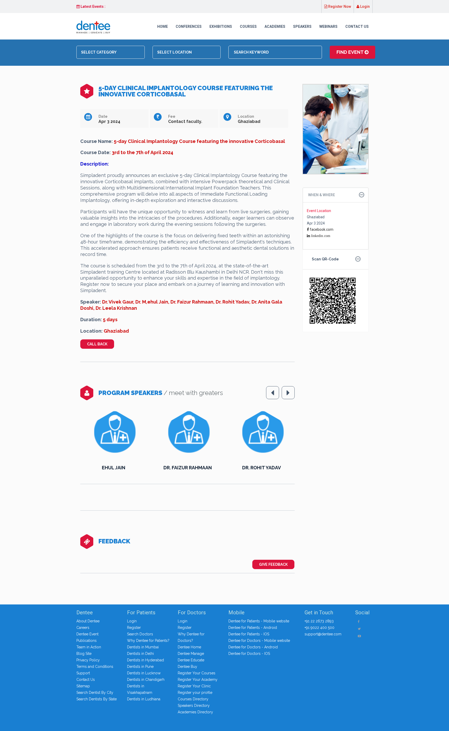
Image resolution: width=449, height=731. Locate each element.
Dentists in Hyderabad (145, 660)
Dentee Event (87, 634)
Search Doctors (140, 634)
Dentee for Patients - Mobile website (258, 621)
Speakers (302, 26)
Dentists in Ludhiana (143, 699)
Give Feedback (273, 564)
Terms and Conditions (94, 666)
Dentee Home (189, 647)
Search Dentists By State (96, 699)
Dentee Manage (191, 653)
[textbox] (112, 52)
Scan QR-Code (325, 259)
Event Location (319, 211)
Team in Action (88, 647)
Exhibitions (220, 26)
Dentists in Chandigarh (145, 679)
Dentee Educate (191, 660)
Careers (82, 627)
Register (134, 627)
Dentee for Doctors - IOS (249, 653)
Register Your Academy (197, 679)
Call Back (97, 344)
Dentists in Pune (140, 666)
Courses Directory (193, 699)
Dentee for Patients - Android (252, 627)
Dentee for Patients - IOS (248, 634)
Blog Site (83, 653)
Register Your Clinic (194, 686)
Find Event (350, 52)
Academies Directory (195, 712)
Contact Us (357, 26)
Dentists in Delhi (140, 653)
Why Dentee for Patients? (148, 640)
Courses (248, 26)
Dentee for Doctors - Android (253, 647)
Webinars (328, 26)
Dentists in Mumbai (143, 647)
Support (83, 673)
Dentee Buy (187, 666)
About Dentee (88, 621)
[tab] (335, 195)
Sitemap (83, 686)
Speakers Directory (194, 705)
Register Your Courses (196, 673)
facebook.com (321, 229)
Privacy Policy (88, 660)
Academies (275, 26)
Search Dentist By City (94, 692)
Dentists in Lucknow (144, 673)
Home (162, 26)
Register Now (339, 6)
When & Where (321, 195)
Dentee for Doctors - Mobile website (259, 640)
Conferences (189, 26)
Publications (86, 640)
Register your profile (195, 692)
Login (364, 6)
